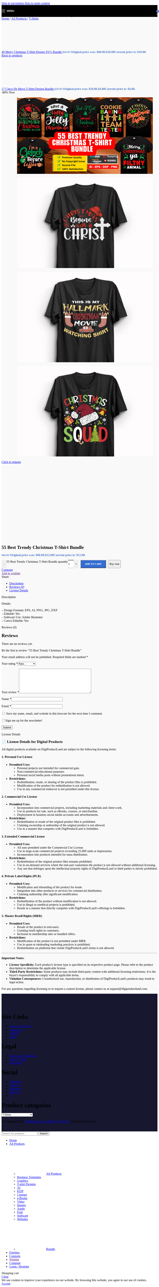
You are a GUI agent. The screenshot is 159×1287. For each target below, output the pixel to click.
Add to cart (93, 564)
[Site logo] (62, 15)
